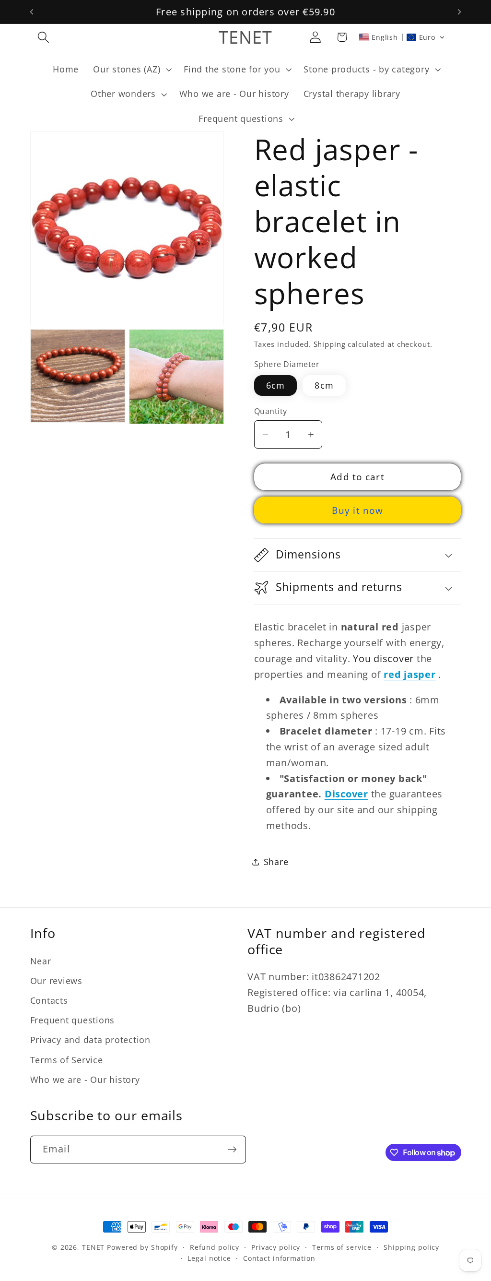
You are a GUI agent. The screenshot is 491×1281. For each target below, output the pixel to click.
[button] (43, 37)
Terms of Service (66, 1060)
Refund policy (214, 1247)
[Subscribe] (232, 1149)
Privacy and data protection (90, 1039)
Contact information (279, 1258)
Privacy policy (275, 1247)
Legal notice (209, 1258)
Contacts (49, 1000)
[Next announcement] (459, 12)
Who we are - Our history (85, 1079)
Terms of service (342, 1247)
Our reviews (56, 980)
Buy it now (357, 510)
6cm (275, 385)
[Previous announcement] (31, 12)
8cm (324, 385)
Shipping (330, 344)
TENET (93, 1247)
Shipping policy (411, 1247)
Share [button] (276, 861)
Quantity (270, 411)
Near (40, 961)
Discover (346, 793)
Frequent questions (72, 1020)
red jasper (410, 674)
